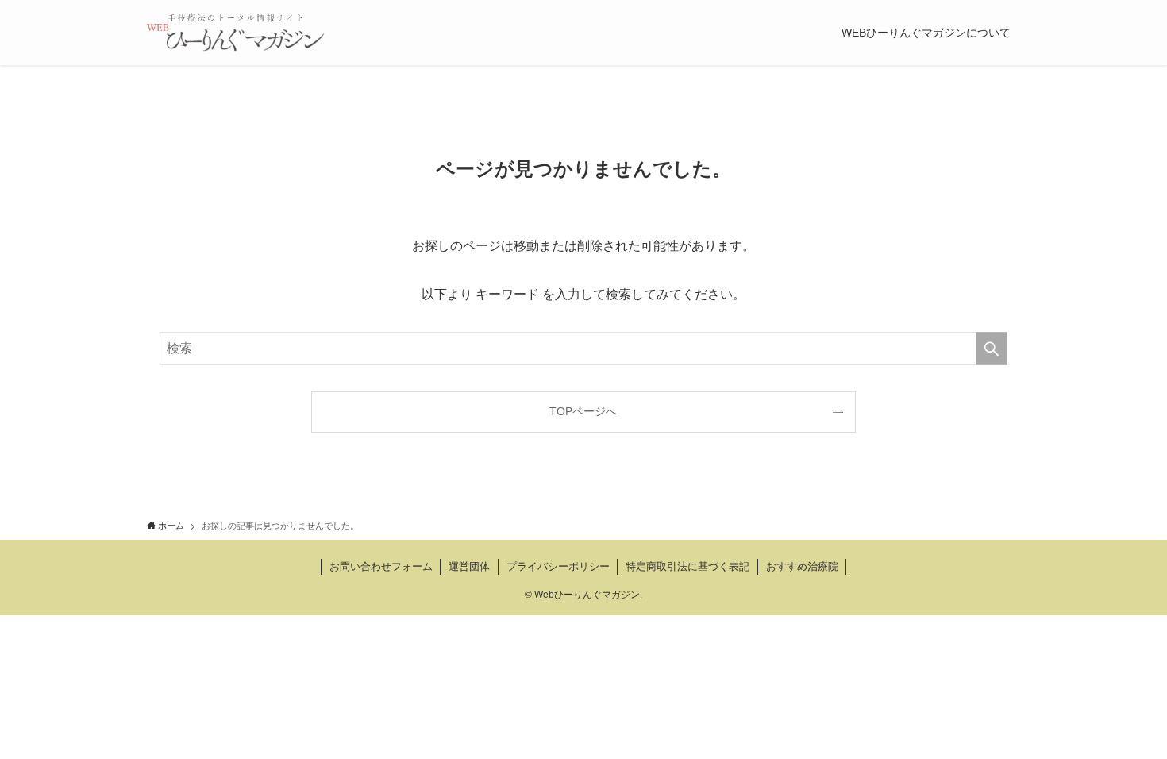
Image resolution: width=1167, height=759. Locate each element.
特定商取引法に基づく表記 (687, 566)
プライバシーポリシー (558, 566)
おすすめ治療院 (802, 566)
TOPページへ (583, 411)
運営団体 (469, 566)
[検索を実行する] (991, 348)
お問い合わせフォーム (381, 566)
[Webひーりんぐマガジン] (236, 32)
